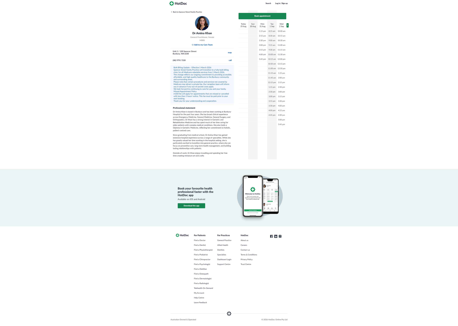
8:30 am (272, 36)
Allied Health (222, 245)
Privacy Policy (246, 259)
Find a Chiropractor (202, 259)
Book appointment (262, 16)
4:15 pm (281, 110)
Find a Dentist (200, 245)
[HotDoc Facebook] (271, 236)
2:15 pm (262, 36)
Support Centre (223, 264)
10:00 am (272, 54)
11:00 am (272, 68)
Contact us (245, 250)
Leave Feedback (200, 303)
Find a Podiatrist (201, 255)
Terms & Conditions (249, 255)
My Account (199, 293)
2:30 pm (262, 40)
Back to (187, 12)
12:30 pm (281, 68)
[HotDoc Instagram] (280, 236)
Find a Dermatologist (202, 279)
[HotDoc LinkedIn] (276, 236)
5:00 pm (281, 120)
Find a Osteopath (201, 274)
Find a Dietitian (200, 269)
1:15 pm (262, 31)
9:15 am (272, 45)
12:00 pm (281, 59)
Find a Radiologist (201, 283)
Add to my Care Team (203, 45)
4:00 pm (262, 54)
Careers (244, 245)
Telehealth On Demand (203, 288)
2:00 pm (281, 78)
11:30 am (281, 54)
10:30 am (272, 64)
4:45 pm (272, 115)
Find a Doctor (200, 240)
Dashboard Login (224, 259)
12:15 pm (272, 82)
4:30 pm (281, 115)
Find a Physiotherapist (203, 250)
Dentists (220, 250)
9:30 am (272, 50)
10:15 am (272, 59)
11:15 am (272, 73)
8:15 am (272, 31)
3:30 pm (272, 106)
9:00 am (272, 40)
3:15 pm (262, 50)
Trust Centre (246, 264)
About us (244, 240)
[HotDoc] (178, 3)
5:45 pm (262, 59)
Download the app (191, 206)
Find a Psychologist (202, 264)
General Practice (224, 240)
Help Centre (199, 298)
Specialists (221, 255)
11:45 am (272, 78)
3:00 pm (262, 45)
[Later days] (287, 25)
